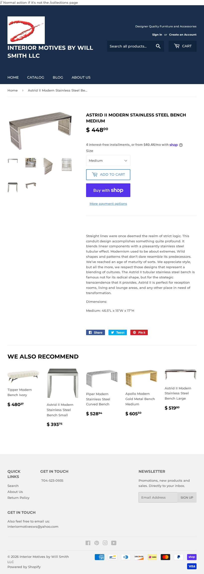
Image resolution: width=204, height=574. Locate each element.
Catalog (35, 77)
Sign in (157, 34)
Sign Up (187, 497)
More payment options (108, 204)
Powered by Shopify (24, 567)
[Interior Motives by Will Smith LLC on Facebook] (88, 544)
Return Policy (18, 498)
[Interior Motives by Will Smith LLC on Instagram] (105, 544)
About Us (81, 77)
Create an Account (183, 34)
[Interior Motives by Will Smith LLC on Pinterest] (96, 544)
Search (13, 486)
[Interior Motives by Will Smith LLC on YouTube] (113, 544)
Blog (58, 77)
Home (13, 77)
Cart (186, 46)
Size (89, 151)
